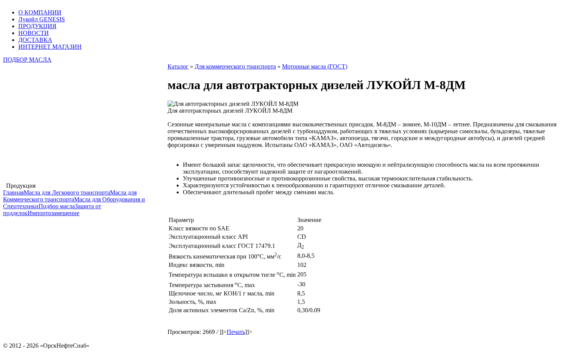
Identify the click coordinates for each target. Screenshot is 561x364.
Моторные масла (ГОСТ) (314, 66)
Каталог (178, 66)
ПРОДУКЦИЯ (37, 26)
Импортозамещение (53, 213)
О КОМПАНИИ (39, 12)
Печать (236, 332)
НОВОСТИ (33, 33)
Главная (13, 192)
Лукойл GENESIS (41, 19)
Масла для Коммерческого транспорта (70, 196)
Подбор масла (57, 206)
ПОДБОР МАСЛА (27, 59)
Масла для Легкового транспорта (67, 192)
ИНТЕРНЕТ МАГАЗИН (50, 46)
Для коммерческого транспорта (235, 66)
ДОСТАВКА (35, 40)
